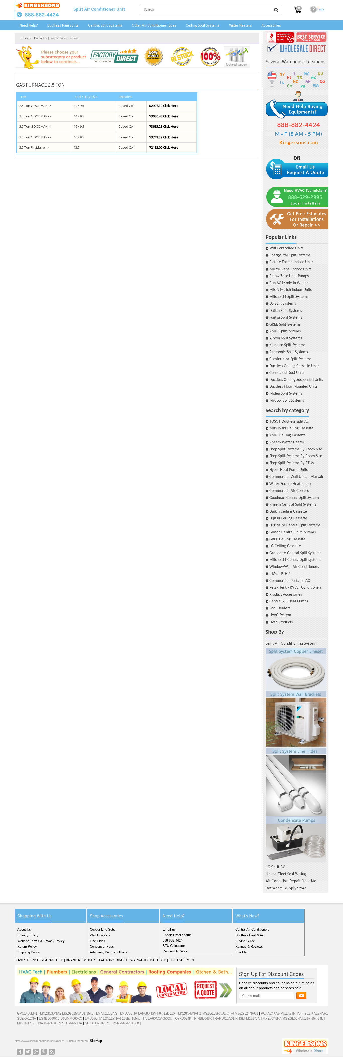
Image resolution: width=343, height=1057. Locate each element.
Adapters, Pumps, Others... (110, 952)
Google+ (36, 1052)
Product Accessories (285, 595)
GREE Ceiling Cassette (287, 539)
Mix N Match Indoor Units (290, 290)
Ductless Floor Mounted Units (293, 387)
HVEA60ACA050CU (157, 1018)
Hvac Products (281, 622)
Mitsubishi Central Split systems (295, 560)
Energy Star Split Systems (289, 255)
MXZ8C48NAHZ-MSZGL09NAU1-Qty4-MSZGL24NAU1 (218, 1013)
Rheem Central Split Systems (292, 505)
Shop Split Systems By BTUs (291, 463)
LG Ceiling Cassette (285, 546)
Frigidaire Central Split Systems (294, 525)
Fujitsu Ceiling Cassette (288, 518)
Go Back (39, 38)
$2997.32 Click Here (163, 105)
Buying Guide (245, 941)
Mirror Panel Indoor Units (290, 269)
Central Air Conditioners (252, 929)
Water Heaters (240, 25)
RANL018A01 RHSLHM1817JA (237, 1018)
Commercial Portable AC (289, 581)
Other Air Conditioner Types (154, 25)
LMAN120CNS (106, 1013)
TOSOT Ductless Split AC (289, 422)
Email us (169, 929)
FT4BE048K (203, 1018)
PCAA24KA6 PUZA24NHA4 (281, 1013)
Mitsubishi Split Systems (288, 297)
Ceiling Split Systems (202, 25)
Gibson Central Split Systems (292, 532)
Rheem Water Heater (286, 442)
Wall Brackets (100, 935)
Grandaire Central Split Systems (295, 553)
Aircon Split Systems (285, 338)
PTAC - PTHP (279, 574)
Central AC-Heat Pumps (288, 601)
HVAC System (280, 615)
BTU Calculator (174, 946)
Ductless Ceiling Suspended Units (296, 380)
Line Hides (97, 941)
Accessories (271, 25)
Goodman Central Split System (294, 498)
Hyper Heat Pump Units (288, 470)
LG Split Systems (282, 304)
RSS (52, 1052)
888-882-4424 (172, 940)
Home (25, 38)
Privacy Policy (27, 935)
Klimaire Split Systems (287, 345)
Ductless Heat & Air (249, 935)
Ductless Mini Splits (63, 25)
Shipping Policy (28, 952)
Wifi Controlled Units (286, 248)
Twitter (28, 1052)
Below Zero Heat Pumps (289, 276)
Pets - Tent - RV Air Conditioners (295, 588)
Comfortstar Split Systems (290, 359)
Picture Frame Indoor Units (291, 262)
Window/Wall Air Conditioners (294, 567)
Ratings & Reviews (249, 946)
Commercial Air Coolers (289, 491)
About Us (24, 929)
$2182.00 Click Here (163, 147)
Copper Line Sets (102, 929)
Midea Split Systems (285, 394)
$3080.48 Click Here (163, 116)
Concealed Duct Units (286, 373)
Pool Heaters (279, 608)
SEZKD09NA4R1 (97, 1023)
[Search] (276, 9)
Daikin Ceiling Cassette (288, 512)
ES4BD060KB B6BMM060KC (60, 1018)
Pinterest (44, 1052)
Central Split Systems (105, 25)
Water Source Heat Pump (290, 484)
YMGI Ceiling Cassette (287, 435)
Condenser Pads (102, 946)
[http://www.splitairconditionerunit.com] (296, 755)
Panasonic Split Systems (288, 352)
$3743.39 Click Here (163, 137)
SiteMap (96, 1041)
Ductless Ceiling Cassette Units (294, 366)
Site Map (241, 952)
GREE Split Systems (284, 325)
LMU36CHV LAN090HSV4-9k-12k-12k (147, 1013)
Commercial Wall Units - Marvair (296, 477)
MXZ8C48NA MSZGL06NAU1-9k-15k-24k (293, 1018)
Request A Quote (175, 951)
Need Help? (28, 25)
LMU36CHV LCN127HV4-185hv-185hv (112, 1018)
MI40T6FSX (26, 1023)
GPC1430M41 (27, 1013)
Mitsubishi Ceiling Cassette (291, 428)
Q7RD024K (183, 1018)
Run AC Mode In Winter (288, 283)
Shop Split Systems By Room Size (295, 449)
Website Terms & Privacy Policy (41, 941)
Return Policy (27, 946)
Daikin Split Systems (285, 311)
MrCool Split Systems (286, 401)
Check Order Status (177, 935)
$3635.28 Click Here (163, 126)
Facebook (20, 1052)
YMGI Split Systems (285, 331)
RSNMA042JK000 (125, 1023)
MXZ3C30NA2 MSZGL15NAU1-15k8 (66, 1013)
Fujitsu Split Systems (285, 318)
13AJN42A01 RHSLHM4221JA (59, 1023)
